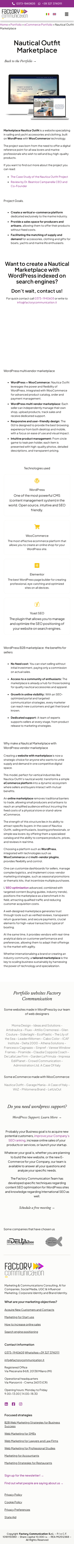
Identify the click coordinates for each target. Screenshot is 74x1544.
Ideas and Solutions (46, 1025)
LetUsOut (54, 1089)
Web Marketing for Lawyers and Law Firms (31, 1441)
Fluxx (28, 1030)
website (38, 1157)
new (30, 1157)
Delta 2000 (30, 1043)
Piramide (24, 1052)
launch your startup (53, 1145)
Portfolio (16, 24)
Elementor (37, 574)
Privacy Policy (13, 1494)
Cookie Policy (13, 1502)
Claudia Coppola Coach (50, 1052)
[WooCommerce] (37, 526)
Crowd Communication (44, 1061)
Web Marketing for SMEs (20, 1433)
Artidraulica (14, 1030)
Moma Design (21, 1025)
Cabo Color (51, 1038)
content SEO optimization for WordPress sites (37, 1187)
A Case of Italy (58, 1085)
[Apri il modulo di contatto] (67, 13)
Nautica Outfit (14, 1085)
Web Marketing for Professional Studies (29, 1448)
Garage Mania (35, 1085)
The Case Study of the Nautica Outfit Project (39, 176)
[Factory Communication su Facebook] (14, 1404)
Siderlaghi (27, 1034)
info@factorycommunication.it (37, 302)
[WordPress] (37, 480)
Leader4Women (29, 1038)
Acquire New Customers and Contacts (29, 1309)
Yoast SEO (37, 613)
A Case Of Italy (50, 1065)
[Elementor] (37, 565)
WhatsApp (42, 1352)
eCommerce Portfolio (38, 24)
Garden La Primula (43, 1056)
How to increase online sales (22, 1324)
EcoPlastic (44, 1034)
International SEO (53, 1192)
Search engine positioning (21, 1331)
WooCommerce (37, 536)
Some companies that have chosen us (29, 1229)
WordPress (37, 490)
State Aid (10, 1517)
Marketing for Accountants (21, 1455)
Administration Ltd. (26, 1065)
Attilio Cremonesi (46, 1030)
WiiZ (16, 1089)
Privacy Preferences (17, 1509)
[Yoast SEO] (37, 604)
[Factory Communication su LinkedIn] (7, 1404)
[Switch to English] (54, 14)
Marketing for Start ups (19, 1317)
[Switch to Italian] (47, 14)
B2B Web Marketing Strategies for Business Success (32, 1424)
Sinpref (41, 1047)
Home (4, 24)
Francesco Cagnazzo (18, 1047)
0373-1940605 (44, 298)
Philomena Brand (33, 1089)
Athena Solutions (52, 1043)
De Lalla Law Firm (16, 1056)
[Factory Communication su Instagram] (21, 1404)
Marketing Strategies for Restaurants (28, 1463)
